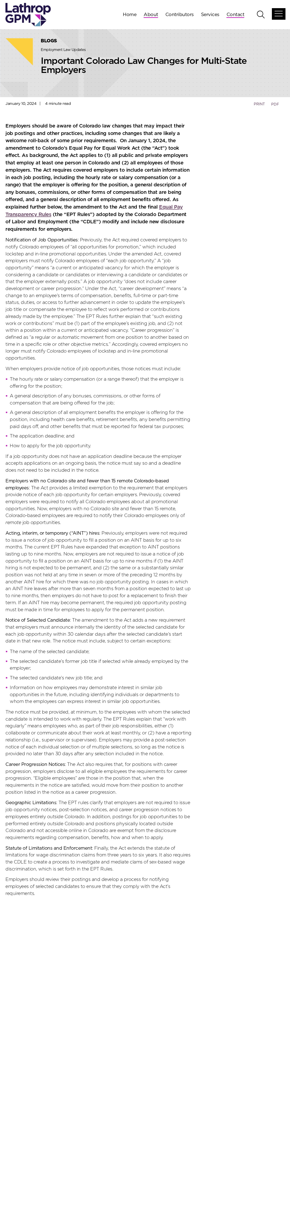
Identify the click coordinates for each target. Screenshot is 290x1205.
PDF (275, 104)
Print (259, 104)
